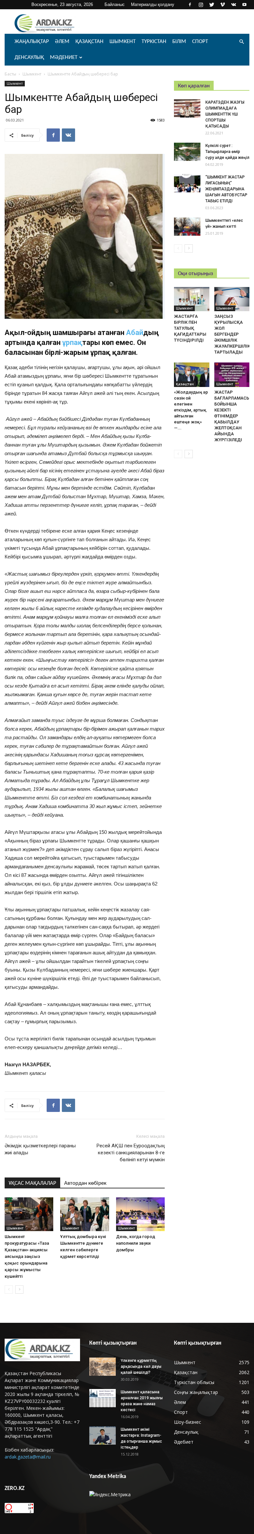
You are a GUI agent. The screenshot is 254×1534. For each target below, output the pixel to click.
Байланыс (115, 4)
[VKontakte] (233, 4)
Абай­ (134, 332)
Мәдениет (63, 57)
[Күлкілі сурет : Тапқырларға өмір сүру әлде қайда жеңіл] (187, 152)
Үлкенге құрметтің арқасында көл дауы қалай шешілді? (141, 1366)
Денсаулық (29, 57)
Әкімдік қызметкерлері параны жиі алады (40, 1149)
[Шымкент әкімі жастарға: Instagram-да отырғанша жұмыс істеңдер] (102, 1435)
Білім (179, 41)
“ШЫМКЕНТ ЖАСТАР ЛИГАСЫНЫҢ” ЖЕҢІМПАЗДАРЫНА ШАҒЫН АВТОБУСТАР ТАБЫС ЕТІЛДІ (226, 189)
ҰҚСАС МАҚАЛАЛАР (32, 1183)
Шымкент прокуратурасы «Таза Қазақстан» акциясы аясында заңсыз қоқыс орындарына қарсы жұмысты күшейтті (27, 1256)
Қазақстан (89, 41)
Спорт (200, 41)
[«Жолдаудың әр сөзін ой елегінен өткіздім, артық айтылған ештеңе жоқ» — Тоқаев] (191, 374)
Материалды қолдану (152, 4)
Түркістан (154, 41)
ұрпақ (72, 342)
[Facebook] (190, 4)
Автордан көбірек (85, 1183)
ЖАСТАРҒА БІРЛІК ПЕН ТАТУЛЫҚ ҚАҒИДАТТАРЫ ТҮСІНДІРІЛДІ (190, 328)
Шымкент (122, 41)
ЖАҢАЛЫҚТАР (32, 41)
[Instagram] (201, 4)
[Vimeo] (223, 4)
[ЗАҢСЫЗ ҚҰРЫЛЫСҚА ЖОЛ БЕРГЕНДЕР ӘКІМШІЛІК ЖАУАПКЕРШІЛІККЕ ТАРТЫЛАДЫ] (232, 299)
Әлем (62, 41)
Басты (10, 74)
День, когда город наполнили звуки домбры (135, 1243)
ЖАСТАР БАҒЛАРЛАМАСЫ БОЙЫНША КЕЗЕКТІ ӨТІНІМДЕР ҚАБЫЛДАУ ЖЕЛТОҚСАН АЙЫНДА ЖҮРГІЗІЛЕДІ (232, 416)
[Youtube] (244, 4)
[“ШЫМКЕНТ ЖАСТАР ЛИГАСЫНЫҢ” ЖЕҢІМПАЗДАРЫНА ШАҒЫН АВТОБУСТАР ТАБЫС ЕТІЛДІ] (187, 183)
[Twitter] (212, 4)
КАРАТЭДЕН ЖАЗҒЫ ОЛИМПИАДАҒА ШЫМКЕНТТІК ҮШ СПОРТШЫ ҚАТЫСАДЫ (224, 114)
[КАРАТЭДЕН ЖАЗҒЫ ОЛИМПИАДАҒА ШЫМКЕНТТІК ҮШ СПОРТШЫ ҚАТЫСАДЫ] (187, 108)
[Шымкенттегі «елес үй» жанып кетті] (187, 226)
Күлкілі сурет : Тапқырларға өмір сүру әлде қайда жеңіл (227, 151)
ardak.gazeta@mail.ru (28, 1457)
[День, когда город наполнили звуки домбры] (140, 1214)
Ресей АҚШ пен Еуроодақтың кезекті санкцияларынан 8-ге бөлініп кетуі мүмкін (131, 1153)
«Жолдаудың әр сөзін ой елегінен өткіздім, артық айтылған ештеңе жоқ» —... (191, 410)
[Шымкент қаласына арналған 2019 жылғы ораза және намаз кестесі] (102, 1398)
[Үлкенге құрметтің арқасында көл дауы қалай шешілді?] (102, 1367)
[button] (241, 42)
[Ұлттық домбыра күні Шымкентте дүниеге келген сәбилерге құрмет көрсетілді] (84, 1214)
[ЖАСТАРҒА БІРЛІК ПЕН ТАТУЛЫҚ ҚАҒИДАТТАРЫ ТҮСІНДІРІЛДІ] (191, 299)
